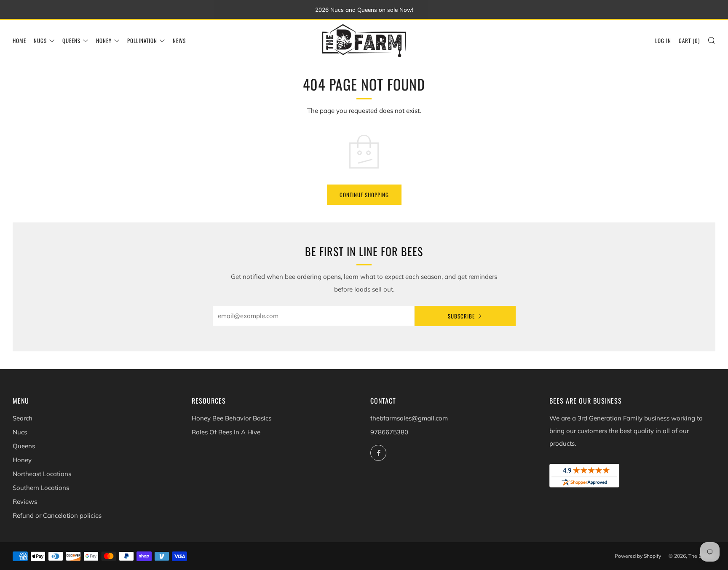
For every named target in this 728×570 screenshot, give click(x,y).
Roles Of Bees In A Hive (226, 432)
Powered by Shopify (638, 556)
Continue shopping (364, 194)
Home (19, 40)
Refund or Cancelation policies (57, 515)
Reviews (25, 502)
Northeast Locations (42, 474)
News (179, 40)
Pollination (142, 40)
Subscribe (461, 316)
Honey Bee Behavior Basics (231, 418)
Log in (663, 40)
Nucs (40, 40)
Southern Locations (41, 488)
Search (22, 418)
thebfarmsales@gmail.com (409, 418)
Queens (71, 40)
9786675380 (389, 432)
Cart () (689, 40)
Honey (104, 40)
